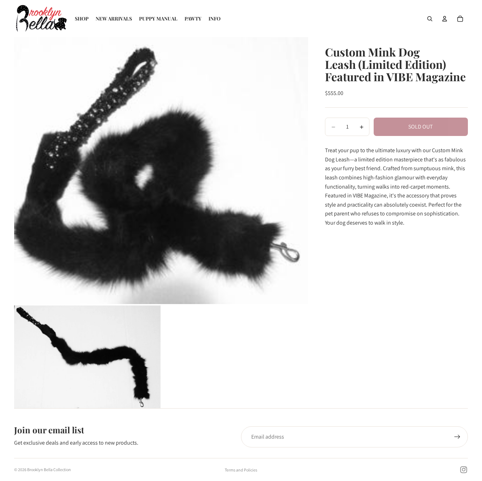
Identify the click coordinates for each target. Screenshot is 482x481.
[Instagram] (463, 469)
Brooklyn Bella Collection (49, 469)
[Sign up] (457, 436)
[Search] (430, 18)
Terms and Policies (241, 470)
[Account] (444, 18)
